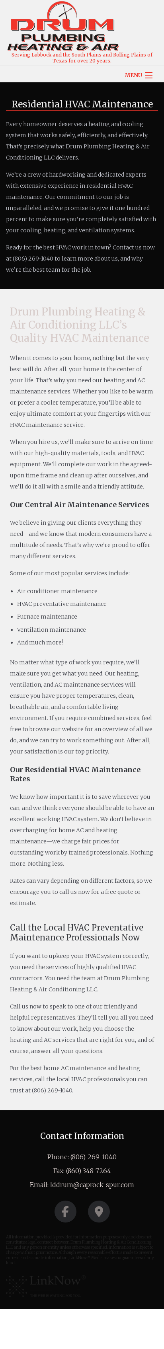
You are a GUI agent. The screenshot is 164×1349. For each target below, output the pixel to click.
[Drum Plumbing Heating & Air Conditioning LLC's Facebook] (65, 1213)
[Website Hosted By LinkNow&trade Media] (46, 1286)
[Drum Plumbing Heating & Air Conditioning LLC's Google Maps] (99, 1213)
